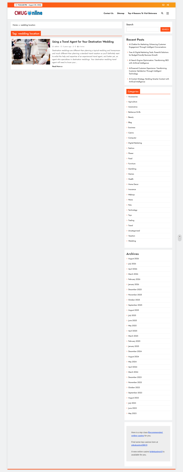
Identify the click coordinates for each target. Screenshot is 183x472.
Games (131, 174)
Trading (131, 220)
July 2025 (132, 315)
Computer (132, 137)
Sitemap (120, 13)
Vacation (131, 235)
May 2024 (132, 361)
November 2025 (135, 294)
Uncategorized (134, 230)
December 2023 (135, 377)
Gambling (132, 168)
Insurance (132, 189)
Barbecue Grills (134, 112)
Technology (132, 210)
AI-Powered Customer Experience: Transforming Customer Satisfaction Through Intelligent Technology (148, 71)
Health (130, 179)
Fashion (131, 148)
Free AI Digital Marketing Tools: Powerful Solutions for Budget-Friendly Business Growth (148, 53)
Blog (130, 122)
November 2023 (135, 382)
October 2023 (134, 387)
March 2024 (133, 372)
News (130, 199)
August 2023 (133, 397)
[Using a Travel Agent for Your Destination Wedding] (31, 51)
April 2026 (132, 269)
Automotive (132, 106)
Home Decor (133, 184)
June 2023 (132, 408)
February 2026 (134, 279)
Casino (131, 132)
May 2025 (132, 325)
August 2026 (133, 258)
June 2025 (132, 320)
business (131, 127)
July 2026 (132, 263)
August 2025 (133, 310)
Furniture (131, 163)
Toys (130, 215)
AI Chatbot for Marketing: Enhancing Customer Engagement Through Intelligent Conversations (147, 45)
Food (130, 158)
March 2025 (133, 336)
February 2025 (134, 341)
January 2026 (133, 284)
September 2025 (135, 305)
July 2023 (132, 403)
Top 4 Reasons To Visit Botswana (142, 13)
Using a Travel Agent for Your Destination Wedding (83, 42)
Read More (56, 66)
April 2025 (132, 330)
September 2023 (135, 392)
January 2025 (133, 346)
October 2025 (134, 299)
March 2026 (133, 274)
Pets (130, 205)
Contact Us (108, 13)
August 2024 (133, 356)
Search (129, 24)
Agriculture (132, 101)
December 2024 (135, 351)
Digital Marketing (135, 143)
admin (57, 46)
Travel (130, 225)
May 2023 (132, 413)
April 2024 (132, 367)
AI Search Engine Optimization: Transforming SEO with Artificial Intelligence (149, 61)
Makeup (131, 194)
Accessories (133, 96)
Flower (130, 153)
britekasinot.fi (156, 452)
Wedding (17, 62)
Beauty (131, 117)
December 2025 (135, 289)
